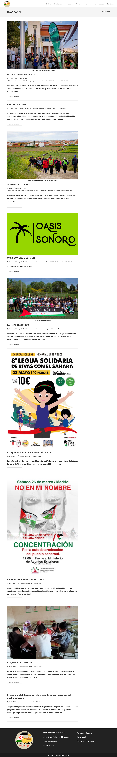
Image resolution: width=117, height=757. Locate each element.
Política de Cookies (84, 733)
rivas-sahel (107, 11)
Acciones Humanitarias (16, 81)
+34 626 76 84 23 (48, 745)
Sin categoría (60, 190)
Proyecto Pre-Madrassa (19, 662)
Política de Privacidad (85, 741)
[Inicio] (102, 11)
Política (39, 702)
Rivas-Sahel (56, 81)
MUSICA (49, 81)
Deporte (26, 190)
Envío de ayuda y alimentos (32, 81)
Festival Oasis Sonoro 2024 (21, 74)
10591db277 (12, 456)
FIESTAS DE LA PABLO (18, 104)
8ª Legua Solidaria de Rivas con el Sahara (29, 452)
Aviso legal (81, 737)
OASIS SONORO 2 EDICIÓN (21, 257)
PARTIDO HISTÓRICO (18, 324)
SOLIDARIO (64, 81)
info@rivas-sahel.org (50, 741)
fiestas (44, 81)
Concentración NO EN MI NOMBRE (25, 579)
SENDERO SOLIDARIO (18, 184)
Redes (11, 78)
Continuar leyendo (15, 97)
